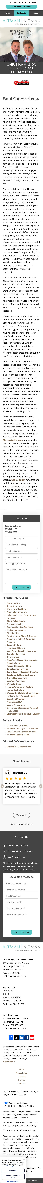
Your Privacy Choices (18, 1103)
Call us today (18, 479)
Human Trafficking (15, 690)
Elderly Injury (13, 657)
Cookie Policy (10, 1106)
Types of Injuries (14, 645)
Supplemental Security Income (21, 675)
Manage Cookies (26, 1106)
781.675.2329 (17, 1025)
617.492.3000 (17, 969)
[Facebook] (11, 1037)
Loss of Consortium (16, 705)
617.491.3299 (13, 973)
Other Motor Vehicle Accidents (21, 615)
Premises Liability (15, 624)
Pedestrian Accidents (17, 612)
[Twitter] (16, 1037)
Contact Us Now (21, 587)
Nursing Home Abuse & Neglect (22, 636)
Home (7, 13)
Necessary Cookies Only (13, 1176)
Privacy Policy (21, 1073)
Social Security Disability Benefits (22, 672)
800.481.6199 (19, 976)
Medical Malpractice (16, 630)
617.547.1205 (17, 1000)
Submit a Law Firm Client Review (22, 824)
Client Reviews (21, 761)
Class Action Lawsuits (17, 725)
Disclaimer (21, 1076)
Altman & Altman (12, 440)
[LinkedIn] (21, 1037)
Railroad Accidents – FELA (19, 666)
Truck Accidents (14, 606)
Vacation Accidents (16, 681)
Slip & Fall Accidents (16, 621)
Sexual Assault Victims (17, 669)
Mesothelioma (13, 663)
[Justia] (26, 1037)
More (36, 13)
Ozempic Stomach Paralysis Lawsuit (23, 714)
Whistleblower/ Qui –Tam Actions (22, 728)
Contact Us (21, 13)
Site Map (21, 1080)
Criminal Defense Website (19, 746)
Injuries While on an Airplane (20, 687)
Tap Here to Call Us (21, 6)
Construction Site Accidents (20, 627)
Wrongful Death (14, 684)
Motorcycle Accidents (17, 609)
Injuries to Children (16, 648)
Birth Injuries (13, 633)
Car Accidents (13, 603)
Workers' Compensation (18, 735)
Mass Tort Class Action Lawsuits (22, 660)
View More (21, 815)
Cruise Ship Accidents (17, 678)
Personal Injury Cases (16, 597)
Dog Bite (11, 618)
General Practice (13, 720)
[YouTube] (32, 1037)
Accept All (13, 1171)
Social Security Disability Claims (21, 732)
